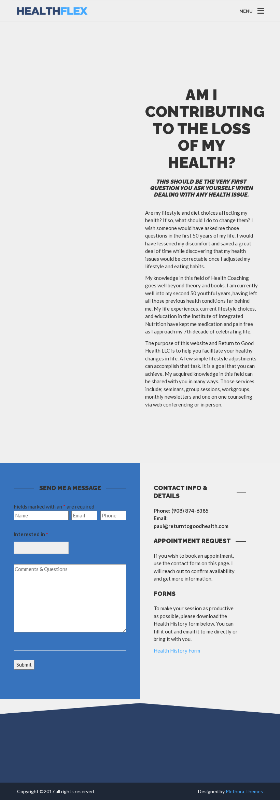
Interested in (31, 534)
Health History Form (177, 650)
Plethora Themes (244, 791)
